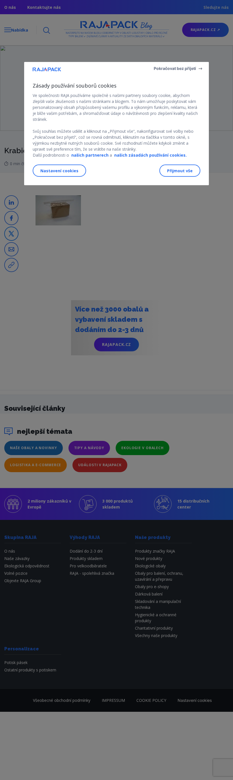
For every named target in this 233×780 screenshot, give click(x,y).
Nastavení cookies (59, 170)
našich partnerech (90, 155)
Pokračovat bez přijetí (175, 68)
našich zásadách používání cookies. (150, 155)
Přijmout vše (180, 170)
